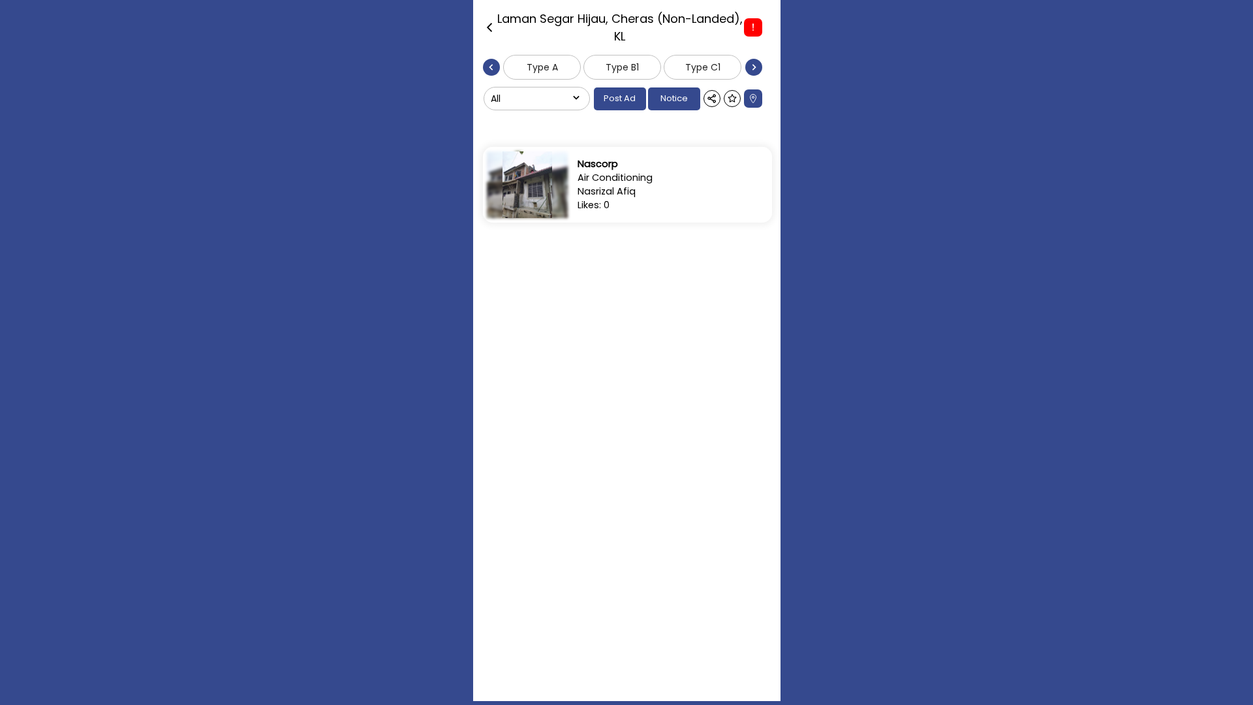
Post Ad (620, 98)
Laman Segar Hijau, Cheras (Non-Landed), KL (620, 27)
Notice (674, 98)
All (496, 98)
